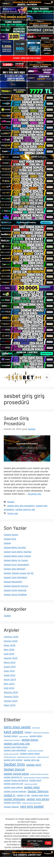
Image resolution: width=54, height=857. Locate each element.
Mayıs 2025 (9, 662)
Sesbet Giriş (10, 539)
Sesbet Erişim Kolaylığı (15, 590)
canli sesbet (36, 727)
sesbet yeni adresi (37, 799)
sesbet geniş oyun (43, 757)
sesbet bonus (29, 739)
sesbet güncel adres (16, 773)
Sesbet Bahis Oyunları (15, 547)
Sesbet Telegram (38, 791)
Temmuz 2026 (11, 636)
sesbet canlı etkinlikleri (15, 750)
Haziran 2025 (10, 658)
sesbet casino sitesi (30, 753)
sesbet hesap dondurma (16, 780)
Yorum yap (12, 513)
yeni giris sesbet (32, 806)
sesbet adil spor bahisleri (41, 732)
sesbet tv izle (23, 795)
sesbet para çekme (13, 787)
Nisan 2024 (9, 705)
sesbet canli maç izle (17, 743)
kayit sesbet (13, 732)
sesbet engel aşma (10, 757)
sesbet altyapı (23, 736)
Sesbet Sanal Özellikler (15, 594)
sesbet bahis (35, 736)
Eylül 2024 (9, 688)
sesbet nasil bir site (25, 509)
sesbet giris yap (31, 760)
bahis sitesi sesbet (17, 727)
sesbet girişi (33, 764)
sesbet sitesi (32, 787)
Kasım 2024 (10, 679)
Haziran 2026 (10, 641)
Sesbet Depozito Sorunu (16, 586)
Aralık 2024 (9, 675)
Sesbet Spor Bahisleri (14, 569)
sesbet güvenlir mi (13, 777)
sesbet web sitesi (40, 795)
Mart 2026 (9, 649)
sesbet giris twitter (13, 760)
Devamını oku (34, 494)
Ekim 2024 (9, 684)
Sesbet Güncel (14, 769)
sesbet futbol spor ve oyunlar (26, 757)
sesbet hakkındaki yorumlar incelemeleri (36, 777)
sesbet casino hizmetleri (35, 750)
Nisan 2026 (9, 645)
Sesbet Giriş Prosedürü (16, 421)
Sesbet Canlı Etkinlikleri (15, 577)
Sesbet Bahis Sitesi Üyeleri (17, 556)
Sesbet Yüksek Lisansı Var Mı (18, 573)
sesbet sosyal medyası (15, 791)
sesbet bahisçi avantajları (12, 740)
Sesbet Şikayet (11, 807)
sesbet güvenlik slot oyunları (39, 774)
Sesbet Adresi (11, 534)
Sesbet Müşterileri (13, 581)
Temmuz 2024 (11, 696)
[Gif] (27, 157)
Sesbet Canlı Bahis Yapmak (17, 552)
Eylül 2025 (9, 654)
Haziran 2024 (10, 701)
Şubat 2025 (10, 666)
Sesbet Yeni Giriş (12, 802)
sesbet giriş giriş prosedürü (21, 505)
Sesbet (10, 502)
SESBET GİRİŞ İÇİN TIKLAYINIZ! (27, 58)
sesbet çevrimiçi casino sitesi (31, 803)
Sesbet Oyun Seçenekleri (16, 564)
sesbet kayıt (35, 780)
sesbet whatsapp (14, 799)
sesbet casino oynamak (11, 754)
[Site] (27, 97)
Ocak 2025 (9, 671)
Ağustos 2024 (11, 692)
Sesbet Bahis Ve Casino (16, 560)
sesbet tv (9, 795)
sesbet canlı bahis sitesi (16, 747)
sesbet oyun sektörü (30, 784)
